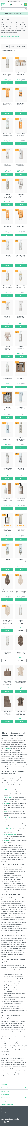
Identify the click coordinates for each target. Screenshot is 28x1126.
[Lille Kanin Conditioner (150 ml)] (20, 549)
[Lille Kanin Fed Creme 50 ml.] (20, 306)
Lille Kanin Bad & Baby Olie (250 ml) (7, 286)
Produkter (12, 36)
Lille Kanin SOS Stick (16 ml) (20, 469)
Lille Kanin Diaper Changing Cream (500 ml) (7, 74)
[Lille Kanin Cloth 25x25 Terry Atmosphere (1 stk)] (20, 701)
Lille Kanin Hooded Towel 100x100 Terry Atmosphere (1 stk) (7, 591)
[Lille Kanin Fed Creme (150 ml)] (20, 184)
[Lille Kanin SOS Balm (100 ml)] (7, 154)
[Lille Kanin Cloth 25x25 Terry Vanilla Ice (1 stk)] (20, 671)
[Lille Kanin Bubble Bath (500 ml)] (20, 154)
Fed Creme (6, 789)
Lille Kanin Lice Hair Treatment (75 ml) (7, 499)
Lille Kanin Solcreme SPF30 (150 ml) (20, 225)
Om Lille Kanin (5, 36)
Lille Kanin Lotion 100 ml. (7, 256)
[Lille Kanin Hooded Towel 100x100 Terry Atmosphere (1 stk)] (7, 579)
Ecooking (8, 748)
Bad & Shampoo (8, 797)
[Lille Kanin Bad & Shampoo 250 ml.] (20, 245)
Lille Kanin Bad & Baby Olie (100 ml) (20, 286)
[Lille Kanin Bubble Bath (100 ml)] (7, 458)
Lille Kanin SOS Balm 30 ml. (7, 316)
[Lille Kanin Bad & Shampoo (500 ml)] (7, 123)
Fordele (17, 36)
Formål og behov (21, 46)
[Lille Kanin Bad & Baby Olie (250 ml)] (7, 275)
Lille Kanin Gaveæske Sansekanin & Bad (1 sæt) (20, 378)
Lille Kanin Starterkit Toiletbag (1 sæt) (21, 73)
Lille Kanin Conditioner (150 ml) (21, 560)
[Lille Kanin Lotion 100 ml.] (7, 245)
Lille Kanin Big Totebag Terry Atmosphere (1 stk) (7, 682)
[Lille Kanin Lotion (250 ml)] (20, 336)
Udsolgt (20, 630)
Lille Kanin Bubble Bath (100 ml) (7, 469)
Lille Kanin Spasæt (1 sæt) (7, 408)
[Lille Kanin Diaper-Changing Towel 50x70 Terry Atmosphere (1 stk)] (7, 701)
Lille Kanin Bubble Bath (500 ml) (20, 164)
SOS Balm (6, 803)
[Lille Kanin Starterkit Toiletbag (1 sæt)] (20, 62)
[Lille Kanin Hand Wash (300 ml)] (7, 519)
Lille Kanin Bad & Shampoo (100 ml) (7, 377)
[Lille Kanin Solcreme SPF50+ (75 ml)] (7, 214)
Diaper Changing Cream (10, 834)
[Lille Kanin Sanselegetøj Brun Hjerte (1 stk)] (7, 336)
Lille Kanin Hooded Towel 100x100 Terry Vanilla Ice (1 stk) (20, 591)
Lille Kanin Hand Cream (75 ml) (21, 529)
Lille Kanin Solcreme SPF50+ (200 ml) (7, 104)
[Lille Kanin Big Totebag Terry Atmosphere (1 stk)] (7, 671)
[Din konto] (21, 4)
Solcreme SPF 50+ (8, 823)
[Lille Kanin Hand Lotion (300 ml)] (20, 488)
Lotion (5, 811)
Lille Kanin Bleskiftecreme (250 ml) (20, 622)
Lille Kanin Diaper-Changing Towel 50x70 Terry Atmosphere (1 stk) (7, 714)
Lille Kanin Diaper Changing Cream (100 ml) (20, 439)
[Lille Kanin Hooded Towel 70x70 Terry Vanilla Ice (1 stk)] (7, 610)
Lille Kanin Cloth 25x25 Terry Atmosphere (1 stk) (20, 713)
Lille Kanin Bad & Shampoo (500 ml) (7, 134)
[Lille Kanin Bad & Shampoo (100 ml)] (7, 366)
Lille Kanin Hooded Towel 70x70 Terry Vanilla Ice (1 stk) (7, 622)
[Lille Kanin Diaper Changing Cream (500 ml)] (7, 62)
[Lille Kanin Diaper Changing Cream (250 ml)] (7, 184)
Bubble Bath (7, 817)
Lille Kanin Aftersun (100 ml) (20, 408)
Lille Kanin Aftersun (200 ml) (7, 438)
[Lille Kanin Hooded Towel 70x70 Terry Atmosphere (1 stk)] (20, 640)
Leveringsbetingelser (6, 1112)
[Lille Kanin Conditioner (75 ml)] (7, 549)
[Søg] (25, 8)
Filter (6, 46)
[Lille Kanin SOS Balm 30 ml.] (7, 306)
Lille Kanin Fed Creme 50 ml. (20, 316)
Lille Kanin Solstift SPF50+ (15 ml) (20, 104)
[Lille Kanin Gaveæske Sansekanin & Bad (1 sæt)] (20, 366)
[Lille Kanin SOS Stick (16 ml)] (20, 458)
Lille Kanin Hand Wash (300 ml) (7, 529)
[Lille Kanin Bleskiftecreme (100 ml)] (7, 640)
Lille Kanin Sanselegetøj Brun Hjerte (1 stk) (7, 348)
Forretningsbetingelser (7, 1108)
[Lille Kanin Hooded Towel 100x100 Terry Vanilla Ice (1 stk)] (20, 579)
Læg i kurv (7, 83)
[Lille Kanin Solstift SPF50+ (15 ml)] (20, 93)
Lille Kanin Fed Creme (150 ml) (20, 195)
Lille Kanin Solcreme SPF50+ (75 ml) (7, 225)
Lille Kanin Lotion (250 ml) (20, 347)
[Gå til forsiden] (14, 5)
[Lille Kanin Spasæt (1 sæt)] (7, 397)
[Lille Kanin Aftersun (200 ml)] (7, 427)
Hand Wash (7, 840)
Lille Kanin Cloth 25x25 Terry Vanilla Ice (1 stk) (20, 681)
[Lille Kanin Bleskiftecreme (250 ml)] (20, 610)
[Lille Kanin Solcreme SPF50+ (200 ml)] (7, 93)
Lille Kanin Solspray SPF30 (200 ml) (20, 134)
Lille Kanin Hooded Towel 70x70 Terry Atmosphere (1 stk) (20, 652)
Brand (12, 46)
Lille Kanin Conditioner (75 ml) (7, 560)
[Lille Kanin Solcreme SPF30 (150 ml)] (20, 214)
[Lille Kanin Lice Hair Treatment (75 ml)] (7, 488)
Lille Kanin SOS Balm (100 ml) (7, 164)
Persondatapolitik (5, 1115)
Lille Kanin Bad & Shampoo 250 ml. (20, 256)
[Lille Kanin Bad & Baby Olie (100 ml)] (20, 275)
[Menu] (3, 4)
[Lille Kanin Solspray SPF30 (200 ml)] (20, 123)
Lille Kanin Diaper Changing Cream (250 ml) (7, 196)
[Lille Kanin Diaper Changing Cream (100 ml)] (20, 427)
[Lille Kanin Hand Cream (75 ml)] (20, 519)
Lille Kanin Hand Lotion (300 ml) (21, 499)
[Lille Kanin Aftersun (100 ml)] (20, 397)
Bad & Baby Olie (8, 828)
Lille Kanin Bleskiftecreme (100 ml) (7, 652)
